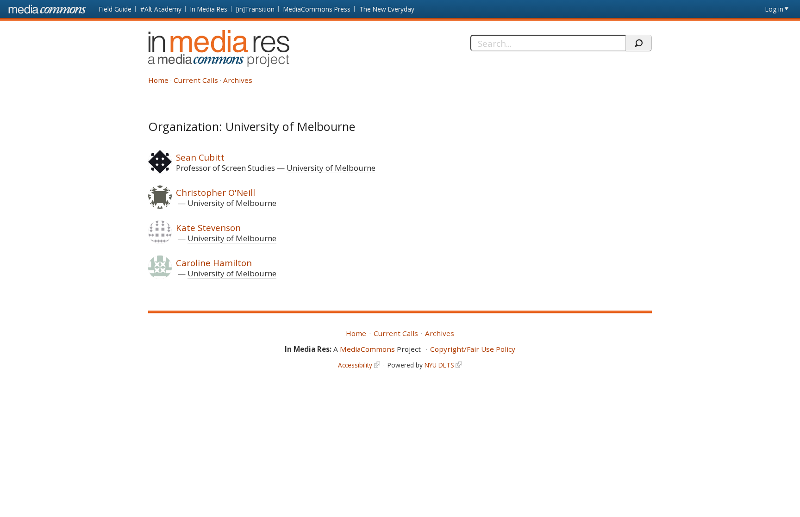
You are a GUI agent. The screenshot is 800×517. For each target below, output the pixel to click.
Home (158, 80)
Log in (774, 9)
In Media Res (208, 9)
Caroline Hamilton (214, 262)
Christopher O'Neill (215, 192)
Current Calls (196, 80)
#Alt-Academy (160, 9)
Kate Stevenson (208, 227)
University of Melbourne (331, 167)
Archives (237, 80)
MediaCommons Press (316, 9)
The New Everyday (386, 9)
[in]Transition (255, 9)
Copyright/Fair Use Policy (472, 349)
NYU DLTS (439, 365)
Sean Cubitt (200, 157)
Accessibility (355, 365)
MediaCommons (367, 349)
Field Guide (115, 9)
